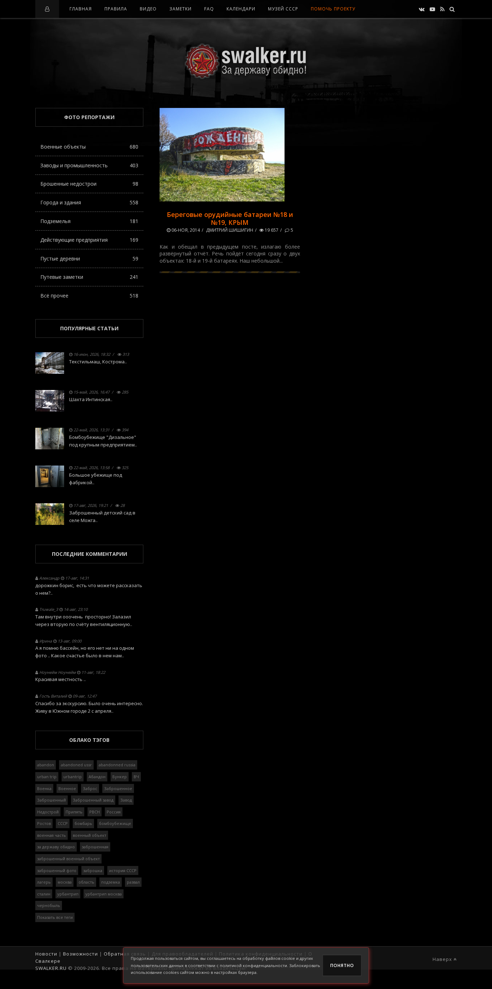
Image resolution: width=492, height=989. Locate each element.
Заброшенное (118, 788)
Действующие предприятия (89, 239)
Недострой (48, 812)
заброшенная (95, 846)
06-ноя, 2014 (185, 230)
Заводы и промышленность (89, 165)
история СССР (123, 870)
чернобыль (48, 905)
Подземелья (89, 221)
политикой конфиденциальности (253, 965)
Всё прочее (89, 295)
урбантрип (68, 894)
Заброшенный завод (93, 800)
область (86, 882)
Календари (241, 9)
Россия (114, 812)
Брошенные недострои (89, 183)
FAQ (209, 9)
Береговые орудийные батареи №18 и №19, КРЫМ (230, 218)
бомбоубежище (115, 823)
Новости (46, 954)
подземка (110, 882)
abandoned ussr (76, 764)
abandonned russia (117, 764)
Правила (115, 9)
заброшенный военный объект (68, 858)
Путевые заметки (89, 276)
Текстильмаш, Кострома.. (98, 361)
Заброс (90, 788)
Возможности (80, 954)
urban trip (47, 776)
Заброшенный (51, 800)
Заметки (180, 9)
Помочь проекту (333, 9)
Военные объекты (89, 146)
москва (65, 882)
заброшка (92, 870)
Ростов (44, 823)
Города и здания (89, 202)
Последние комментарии (89, 553)
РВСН (94, 812)
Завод (126, 800)
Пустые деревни (89, 258)
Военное (67, 788)
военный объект (89, 835)
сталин (43, 894)
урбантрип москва (103, 894)
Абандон (97, 776)
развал (133, 882)
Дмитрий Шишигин (229, 230)
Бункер (119, 776)
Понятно (342, 965)
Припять (74, 812)
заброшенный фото (56, 870)
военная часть (51, 835)
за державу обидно (56, 846)
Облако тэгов (89, 739)
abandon (45, 764)
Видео (148, 9)
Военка (44, 788)
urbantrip (72, 776)
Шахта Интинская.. (90, 399)
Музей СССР (283, 9)
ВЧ (136, 776)
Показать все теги (55, 917)
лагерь (44, 882)
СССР (63, 823)
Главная (81, 9)
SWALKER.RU (51, 968)
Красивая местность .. (60, 679)
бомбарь (83, 823)
